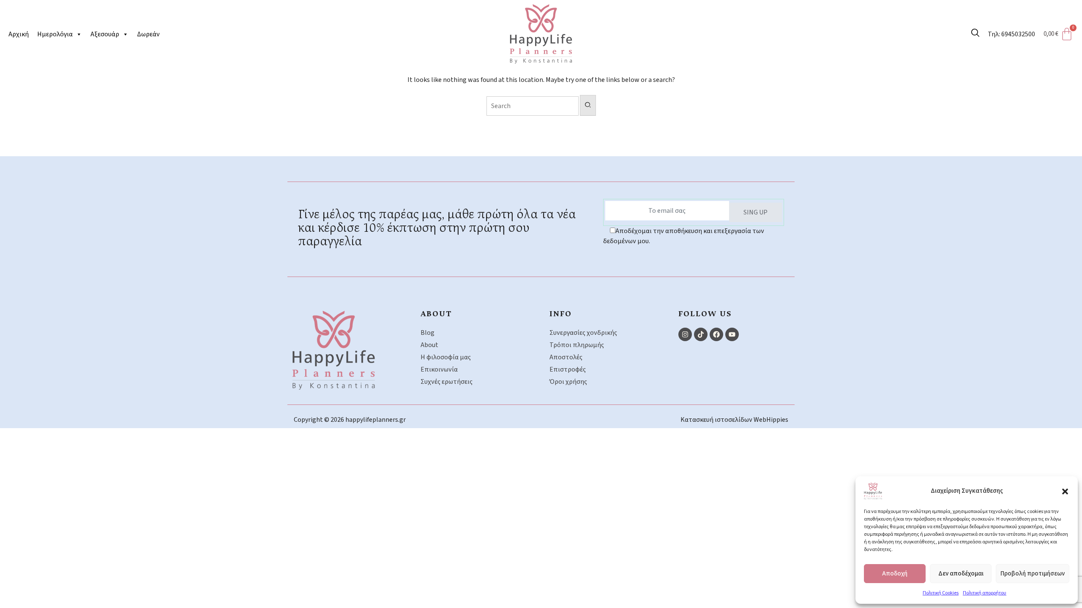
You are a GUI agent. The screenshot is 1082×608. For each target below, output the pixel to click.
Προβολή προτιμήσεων (1032, 573)
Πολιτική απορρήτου (984, 593)
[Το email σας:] (667, 210)
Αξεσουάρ (104, 34)
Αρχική (18, 34)
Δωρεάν (148, 34)
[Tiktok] (701, 334)
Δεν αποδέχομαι (961, 573)
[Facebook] (716, 334)
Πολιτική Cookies (941, 593)
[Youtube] (732, 334)
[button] (1065, 491)
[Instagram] (685, 334)
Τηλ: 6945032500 (1011, 34)
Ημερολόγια (55, 34)
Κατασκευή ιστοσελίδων (717, 419)
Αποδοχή (894, 573)
